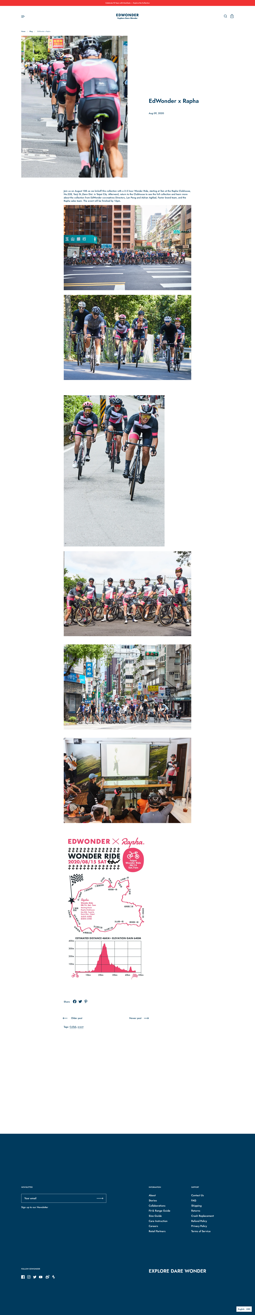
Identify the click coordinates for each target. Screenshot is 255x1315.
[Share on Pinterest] (86, 1001)
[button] (244, 1309)
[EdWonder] (127, 16)
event (80, 1027)
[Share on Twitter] (80, 1001)
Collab (73, 1027)
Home (23, 31)
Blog (31, 31)
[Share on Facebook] (74, 1001)
